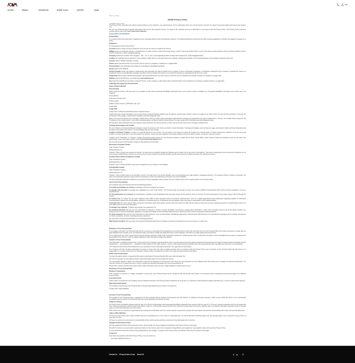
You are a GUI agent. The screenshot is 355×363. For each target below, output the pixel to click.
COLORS (10, 10)
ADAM (96, 10)
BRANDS (25, 10)
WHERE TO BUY (62, 10)
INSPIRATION (43, 10)
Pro (346, 5)
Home (111, 15)
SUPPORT (80, 10)
